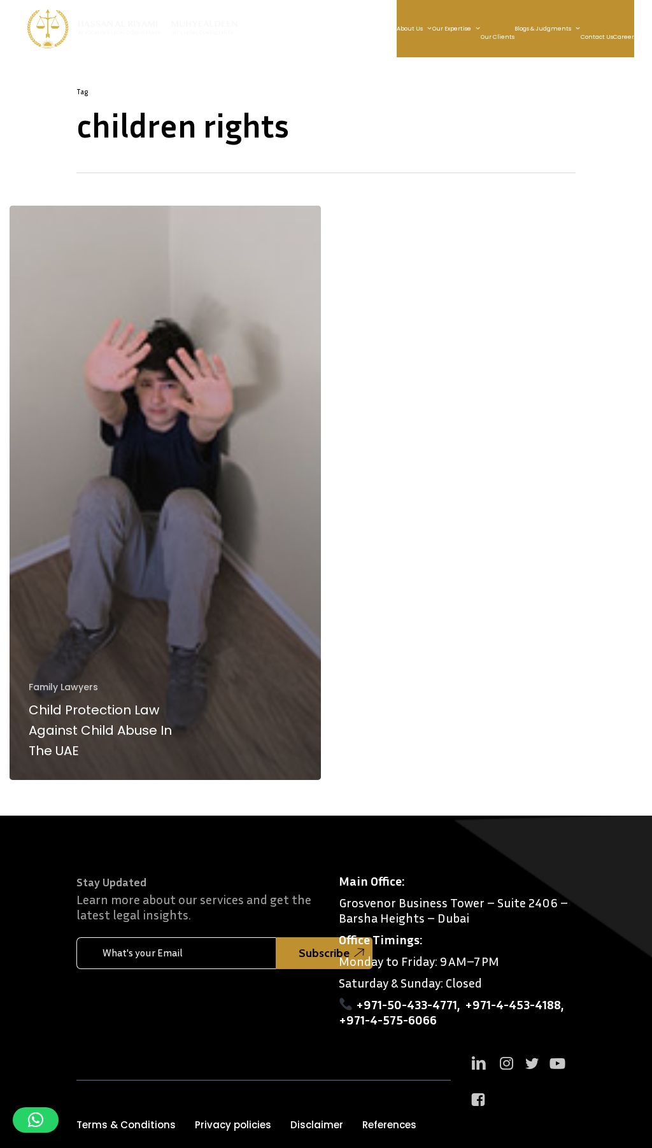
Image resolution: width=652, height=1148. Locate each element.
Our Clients (497, 37)
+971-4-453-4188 (513, 1004)
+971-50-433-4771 (406, 1004)
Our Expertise (451, 28)
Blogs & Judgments (542, 28)
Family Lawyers (63, 687)
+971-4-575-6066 (388, 1019)
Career (623, 37)
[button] (126, 1125)
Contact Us (597, 37)
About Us (410, 28)
